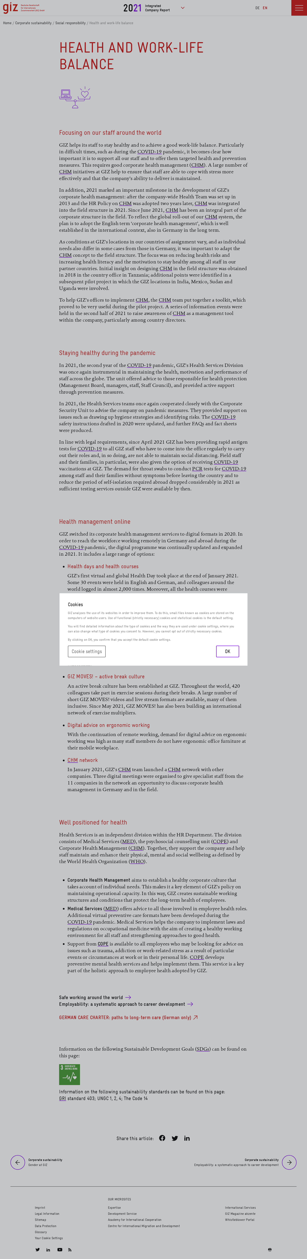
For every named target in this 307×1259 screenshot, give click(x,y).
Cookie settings (87, 651)
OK (227, 651)
